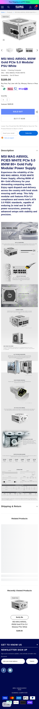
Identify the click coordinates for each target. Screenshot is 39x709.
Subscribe (28, 133)
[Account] (30, 7)
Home (3, 12)
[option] (19, 2)
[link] (19, 576)
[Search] (8, 7)
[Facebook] (3, 670)
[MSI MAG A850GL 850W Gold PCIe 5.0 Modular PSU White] (19, 605)
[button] (1, 50)
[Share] (36, 112)
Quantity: (4, 96)
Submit (32, 661)
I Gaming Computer (14, 70)
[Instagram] (10, 670)
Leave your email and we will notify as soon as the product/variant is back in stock (19, 127)
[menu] (2, 7)
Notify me (19, 617)
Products (9, 12)
